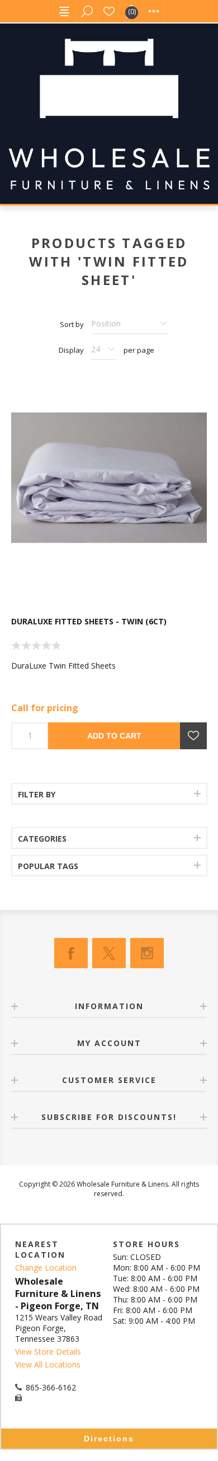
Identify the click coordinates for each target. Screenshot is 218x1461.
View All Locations (47, 1364)
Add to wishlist (193, 735)
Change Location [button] (46, 1267)
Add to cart (114, 735)
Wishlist (109, 11)
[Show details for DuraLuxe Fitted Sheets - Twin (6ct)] (109, 478)
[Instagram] (147, 953)
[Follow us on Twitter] (109, 953)
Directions (109, 1438)
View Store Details (48, 1351)
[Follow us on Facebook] (71, 953)
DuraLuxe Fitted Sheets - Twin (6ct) (89, 621)
